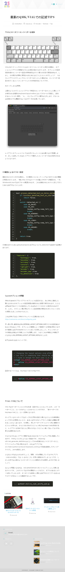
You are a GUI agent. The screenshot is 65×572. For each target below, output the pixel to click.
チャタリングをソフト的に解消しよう (51, 508)
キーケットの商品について (49, 551)
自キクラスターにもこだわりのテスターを (13, 511)
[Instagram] (11, 543)
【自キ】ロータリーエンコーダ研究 (32, 509)
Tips (51, 23)
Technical (45, 23)
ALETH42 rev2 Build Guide (50, 543)
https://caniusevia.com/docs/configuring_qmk (20, 319)
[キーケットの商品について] (37, 552)
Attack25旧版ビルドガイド (49, 560)
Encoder (38, 23)
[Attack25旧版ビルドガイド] (37, 561)
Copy (52, 192)
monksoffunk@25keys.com (17, 534)
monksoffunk (18, 23)
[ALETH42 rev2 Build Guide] (37, 544)
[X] (6, 543)
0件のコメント (48, 545)
